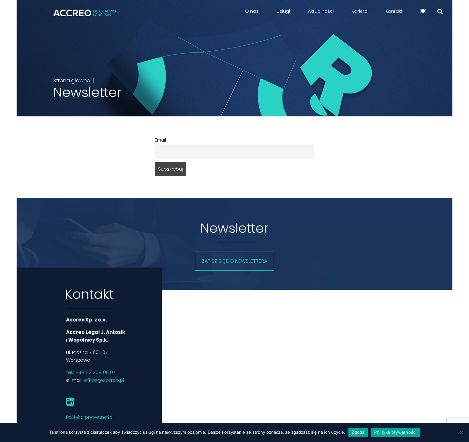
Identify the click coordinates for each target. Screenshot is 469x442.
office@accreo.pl (104, 380)
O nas (252, 11)
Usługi (283, 11)
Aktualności (321, 11)
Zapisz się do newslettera (234, 261)
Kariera (360, 11)
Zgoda (358, 432)
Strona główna (71, 80)
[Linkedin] (70, 404)
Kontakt (394, 11)
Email (160, 140)
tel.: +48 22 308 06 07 (90, 372)
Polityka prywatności (90, 417)
